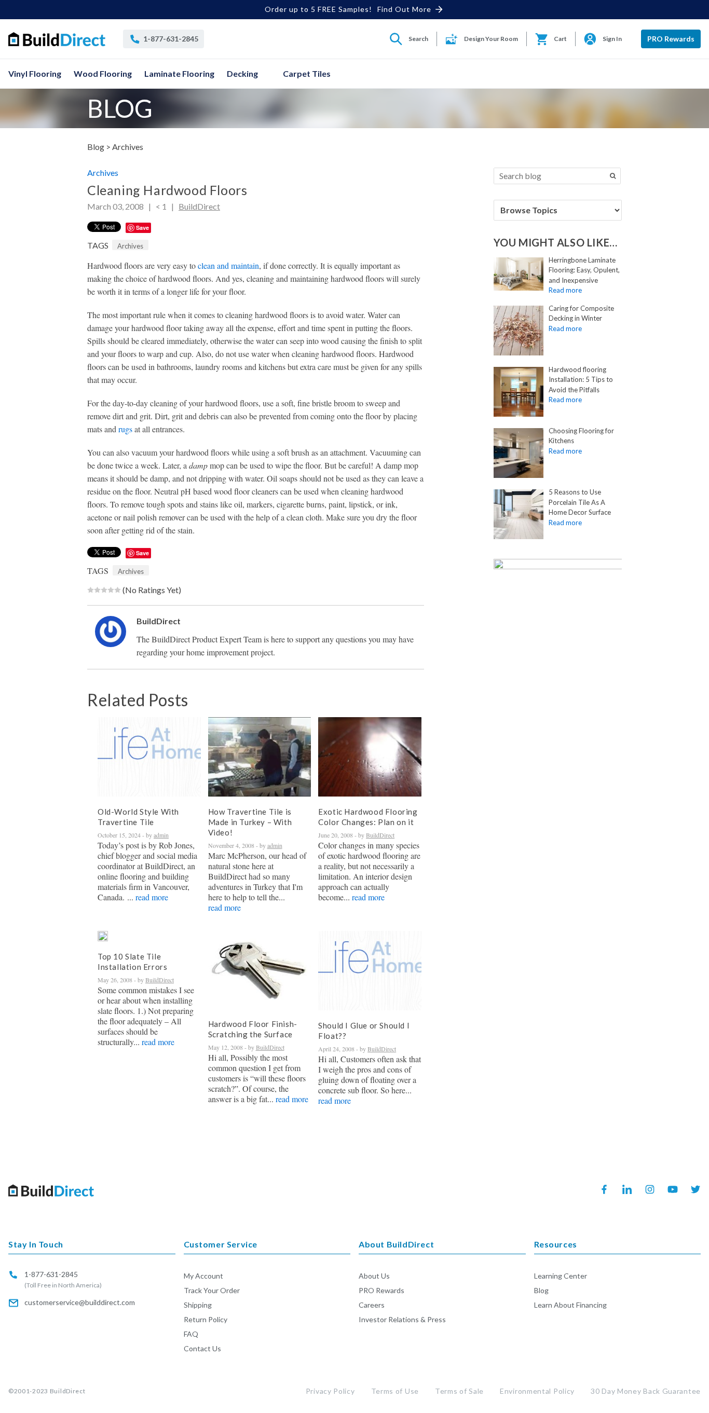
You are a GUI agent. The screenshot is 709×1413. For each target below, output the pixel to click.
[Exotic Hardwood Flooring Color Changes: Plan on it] (369, 757)
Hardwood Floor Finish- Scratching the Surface (252, 1029)
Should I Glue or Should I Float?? (364, 1030)
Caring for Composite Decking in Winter (581, 313)
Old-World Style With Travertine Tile (138, 817)
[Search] (613, 176)
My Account (203, 1275)
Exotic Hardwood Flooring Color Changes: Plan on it (367, 817)
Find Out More (404, 9)
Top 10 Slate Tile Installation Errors (132, 961)
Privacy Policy (330, 1391)
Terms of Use (395, 1391)
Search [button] (418, 39)
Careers (372, 1304)
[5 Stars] (117, 590)
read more (151, 897)
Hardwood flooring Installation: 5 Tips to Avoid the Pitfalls (581, 379)
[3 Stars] (104, 590)
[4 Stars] (110, 590)
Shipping (198, 1304)
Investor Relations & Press (402, 1319)
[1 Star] (90, 590)
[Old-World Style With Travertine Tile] (149, 757)
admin (161, 835)
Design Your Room (491, 39)
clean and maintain (228, 265)
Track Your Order (212, 1290)
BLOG (120, 108)
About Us (374, 1275)
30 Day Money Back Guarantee (646, 1391)
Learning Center (560, 1275)
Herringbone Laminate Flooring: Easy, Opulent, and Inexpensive (584, 270)
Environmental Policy (537, 1391)
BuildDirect (199, 206)
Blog (541, 1290)
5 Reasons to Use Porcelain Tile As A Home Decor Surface (580, 502)
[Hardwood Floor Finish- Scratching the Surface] (259, 970)
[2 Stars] (97, 590)
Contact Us (202, 1348)
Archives (127, 147)
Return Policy (205, 1319)
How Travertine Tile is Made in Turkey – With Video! (250, 822)
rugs (125, 428)
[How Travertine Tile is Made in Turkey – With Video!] (259, 757)
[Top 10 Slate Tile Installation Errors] (103, 936)
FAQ (191, 1333)
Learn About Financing (570, 1304)
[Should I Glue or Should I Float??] (369, 970)
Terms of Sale (459, 1391)
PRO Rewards (670, 38)
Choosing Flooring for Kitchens (581, 436)
